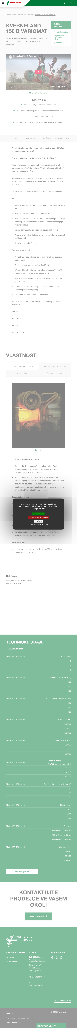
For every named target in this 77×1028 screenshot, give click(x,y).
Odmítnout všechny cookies (38, 517)
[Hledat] (63, 10)
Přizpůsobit (38, 521)
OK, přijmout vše (38, 514)
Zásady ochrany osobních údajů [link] (38, 524)
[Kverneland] (13, 3)
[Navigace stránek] (3, 3)
